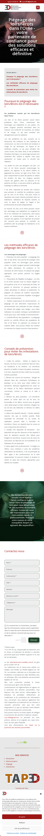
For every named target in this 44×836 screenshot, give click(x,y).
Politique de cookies (13, 833)
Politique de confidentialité (28, 833)
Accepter (22, 817)
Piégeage (9, 764)
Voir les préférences (22, 828)
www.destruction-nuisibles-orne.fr (21, 662)
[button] (41, 794)
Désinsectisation (11, 761)
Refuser (22, 823)
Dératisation (10, 759)
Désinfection (10, 767)
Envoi (34, 640)
